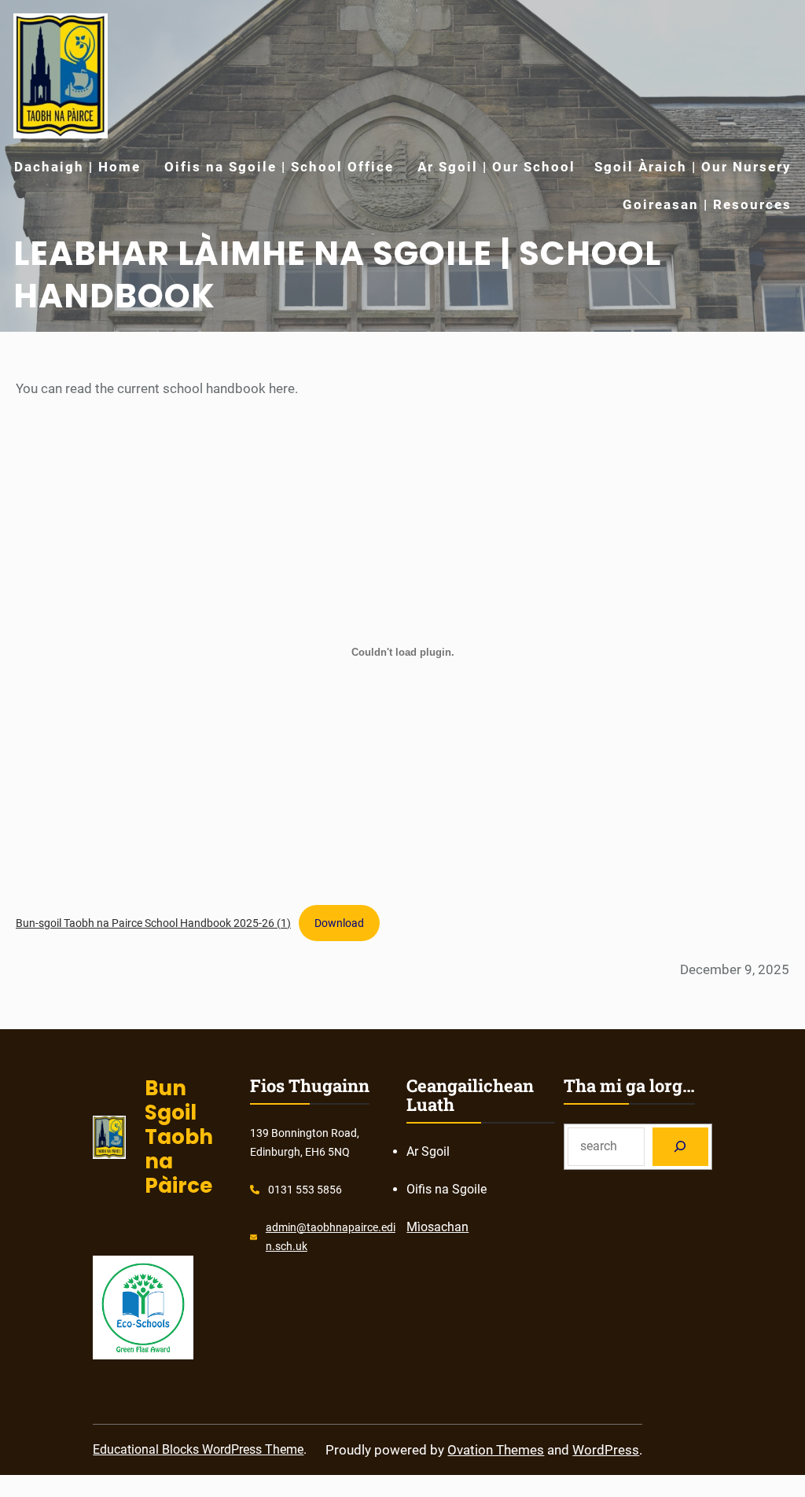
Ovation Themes (495, 1450)
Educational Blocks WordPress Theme (198, 1449)
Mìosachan (437, 1226)
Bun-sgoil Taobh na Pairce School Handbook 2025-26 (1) (153, 923)
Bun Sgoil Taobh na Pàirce (179, 1137)
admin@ (286, 1227)
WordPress (605, 1450)
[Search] (680, 1146)
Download (339, 923)
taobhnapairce (342, 1227)
